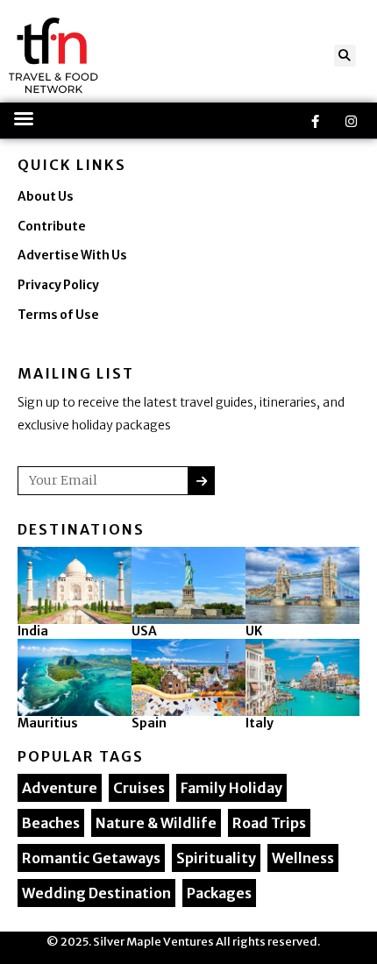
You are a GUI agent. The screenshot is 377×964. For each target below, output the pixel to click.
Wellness (303, 858)
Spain (149, 723)
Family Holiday (231, 788)
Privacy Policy (58, 285)
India (33, 631)
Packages (219, 893)
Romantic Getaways (91, 858)
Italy (259, 723)
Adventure (59, 788)
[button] (345, 56)
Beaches (51, 823)
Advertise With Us (72, 255)
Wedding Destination (96, 893)
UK (253, 631)
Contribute (52, 226)
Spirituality (216, 858)
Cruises (139, 788)
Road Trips (269, 823)
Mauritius (48, 723)
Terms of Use (58, 315)
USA (144, 631)
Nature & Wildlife (156, 823)
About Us (46, 196)
